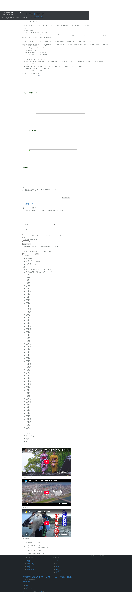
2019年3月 (28, 413)
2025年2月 (28, 305)
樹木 (57, 572)
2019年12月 (28, 400)
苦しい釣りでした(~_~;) (31, 272)
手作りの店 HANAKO (32, 569)
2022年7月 (28, 352)
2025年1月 (28, 306)
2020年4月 (28, 393)
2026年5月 (28, 282)
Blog (35, 14)
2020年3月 (28, 395)
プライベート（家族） (31, 437)
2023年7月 (28, 334)
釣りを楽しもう (30, 565)
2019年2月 (28, 415)
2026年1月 (28, 288)
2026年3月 (28, 285)
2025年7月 (28, 297)
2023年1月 (28, 343)
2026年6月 (28, 280)
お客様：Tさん (30, 560)
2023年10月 (28, 329)
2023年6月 (28, 335)
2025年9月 (28, 294)
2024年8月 (28, 314)
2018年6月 (28, 427)
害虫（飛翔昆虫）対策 (27, 203)
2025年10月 (28, 293)
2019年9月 (28, 404)
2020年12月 (28, 381)
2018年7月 (28, 426)
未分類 (27, 438)
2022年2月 (28, 360)
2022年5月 (28, 355)
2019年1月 (28, 416)
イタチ (57, 560)
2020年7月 (28, 389)
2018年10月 (28, 421)
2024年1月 (28, 325)
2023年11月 (28, 328)
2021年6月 (28, 372)
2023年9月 (28, 331)
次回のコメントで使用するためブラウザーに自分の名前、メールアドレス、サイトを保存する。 (47, 235)
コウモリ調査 (25, 205)
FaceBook (29, 566)
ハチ (57, 563)
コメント (25, 224)
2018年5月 (28, 429)
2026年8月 (28, 277)
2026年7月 (28, 279)
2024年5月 (28, 319)
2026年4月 (28, 284)
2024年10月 (28, 311)
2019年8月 (28, 406)
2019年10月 (28, 403)
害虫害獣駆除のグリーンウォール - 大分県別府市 (47, 577)
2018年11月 (28, 419)
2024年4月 (28, 320)
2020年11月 (28, 383)
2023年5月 (28, 337)
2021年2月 (28, 378)
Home (35, 13)
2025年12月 (28, 290)
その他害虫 (58, 571)
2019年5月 (28, 410)
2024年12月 (28, 308)
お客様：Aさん (30, 562)
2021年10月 (28, 366)
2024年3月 (28, 322)
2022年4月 (28, 357)
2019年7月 (28, 407)
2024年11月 (28, 310)
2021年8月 (28, 369)
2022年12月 (28, 345)
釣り (27, 441)
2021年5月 (28, 374)
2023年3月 (28, 340)
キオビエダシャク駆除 (31, 264)
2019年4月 (28, 412)
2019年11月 (28, 401)
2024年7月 (28, 316)
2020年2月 (28, 397)
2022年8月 (28, 351)
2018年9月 (28, 422)
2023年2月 (28, 342)
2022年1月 (28, 361)
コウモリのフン (29, 263)
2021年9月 (28, 368)
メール (24, 229)
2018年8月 (28, 424)
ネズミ (57, 568)
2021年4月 (28, 375)
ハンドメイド (29, 435)
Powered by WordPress (28, 591)
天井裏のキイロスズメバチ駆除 (33, 261)
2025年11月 (28, 291)
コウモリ (58, 566)
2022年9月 (28, 349)
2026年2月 (28, 287)
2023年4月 (28, 339)
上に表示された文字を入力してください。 (32, 239)
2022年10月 (28, 348)
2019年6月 (28, 409)
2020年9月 (28, 386)
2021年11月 (28, 364)
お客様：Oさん (30, 563)
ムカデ (57, 565)
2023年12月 (28, 326)
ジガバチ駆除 (29, 258)
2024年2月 (28, 323)
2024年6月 (28, 317)
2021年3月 (28, 377)
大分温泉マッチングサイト (33, 568)
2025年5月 (28, 300)
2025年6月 (28, 299)
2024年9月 (28, 313)
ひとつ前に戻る (66, 197)
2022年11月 (28, 346)
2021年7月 (28, 371)
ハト (57, 562)
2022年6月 (28, 354)
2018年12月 (28, 418)
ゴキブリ (58, 569)
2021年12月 (28, 363)
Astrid (40, 591)
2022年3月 (28, 358)
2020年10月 (28, 384)
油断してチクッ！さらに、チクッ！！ (35, 269)
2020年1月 (28, 398)
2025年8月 (28, 296)
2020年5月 (28, 392)
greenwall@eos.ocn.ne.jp (28, 581)
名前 (24, 227)
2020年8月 (28, 387)
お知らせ (28, 434)
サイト (24, 232)
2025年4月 (28, 302)
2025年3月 (28, 303)
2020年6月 (28, 390)
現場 (27, 440)
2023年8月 (28, 332)
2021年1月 (28, 380)
